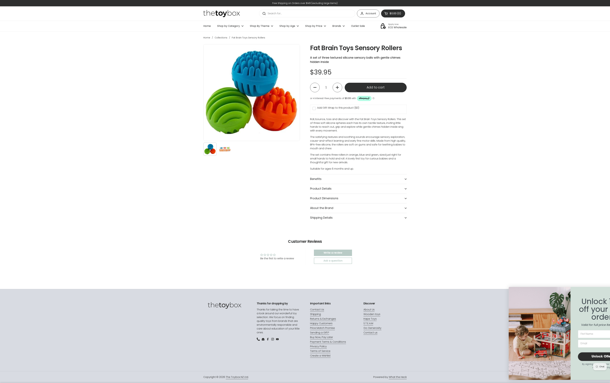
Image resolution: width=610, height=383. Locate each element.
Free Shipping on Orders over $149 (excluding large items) (305, 3)
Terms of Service (320, 351)
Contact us (370, 332)
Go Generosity (372, 328)
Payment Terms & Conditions (328, 342)
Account (371, 13)
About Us (369, 309)
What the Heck (398, 377)
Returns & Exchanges (323, 319)
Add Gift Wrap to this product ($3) (338, 108)
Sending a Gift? (319, 332)
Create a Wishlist (320, 355)
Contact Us (317, 309)
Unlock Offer (576, 356)
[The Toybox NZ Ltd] (221, 13)
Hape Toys (370, 319)
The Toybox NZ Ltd (237, 377)
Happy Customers (321, 323)
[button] (315, 87)
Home (206, 37)
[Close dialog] (603, 291)
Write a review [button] (333, 253)
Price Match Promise (322, 328)
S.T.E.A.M (368, 323)
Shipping (315, 314)
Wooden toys (371, 314)
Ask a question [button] (332, 260)
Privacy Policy (318, 346)
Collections (221, 37)
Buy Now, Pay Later (321, 337)
